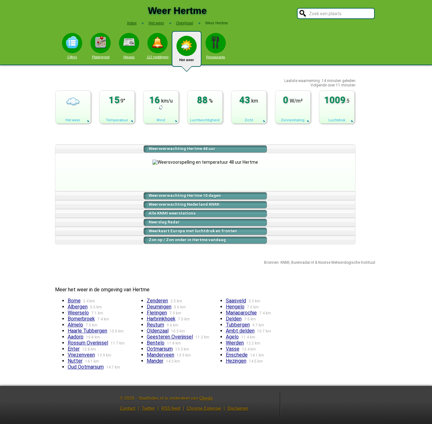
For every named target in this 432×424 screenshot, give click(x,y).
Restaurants (215, 57)
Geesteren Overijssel (170, 337)
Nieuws (129, 57)
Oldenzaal (158, 331)
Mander (155, 361)
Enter (74, 349)
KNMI (285, 262)
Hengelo (235, 307)
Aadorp (75, 337)
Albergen (78, 307)
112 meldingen (158, 57)
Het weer (186, 60)
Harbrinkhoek (161, 319)
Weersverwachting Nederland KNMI (184, 204)
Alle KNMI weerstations (172, 213)
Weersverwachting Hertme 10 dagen (185, 195)
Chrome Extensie (204, 408)
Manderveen (160, 355)
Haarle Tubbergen (87, 331)
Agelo (232, 337)
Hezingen (236, 361)
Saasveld (236, 301)
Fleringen (157, 313)
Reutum (155, 325)
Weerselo (78, 313)
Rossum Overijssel (88, 343)
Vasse (232, 349)
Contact (127, 408)
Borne (74, 301)
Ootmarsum (160, 349)
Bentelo (155, 343)
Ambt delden (240, 331)
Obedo (206, 398)
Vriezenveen (81, 355)
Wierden (235, 343)
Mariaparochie (241, 313)
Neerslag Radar (164, 222)
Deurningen (159, 307)
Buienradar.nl (302, 262)
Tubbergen (238, 325)
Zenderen (157, 301)
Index (132, 23)
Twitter (148, 408)
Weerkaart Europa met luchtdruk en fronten (193, 231)
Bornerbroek (81, 319)
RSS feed (170, 408)
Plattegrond (100, 57)
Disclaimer (237, 408)
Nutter (75, 361)
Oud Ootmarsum (86, 367)
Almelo (75, 325)
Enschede (237, 355)
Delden (234, 319)
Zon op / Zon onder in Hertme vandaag (187, 239)
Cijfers (72, 57)
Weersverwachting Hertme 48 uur (182, 148)
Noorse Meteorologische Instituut (346, 262)
